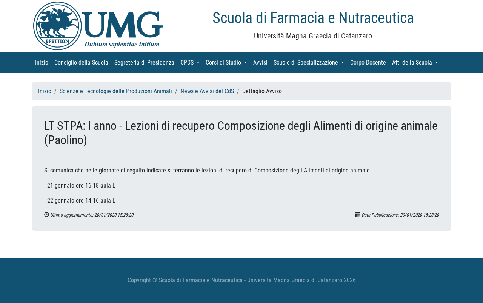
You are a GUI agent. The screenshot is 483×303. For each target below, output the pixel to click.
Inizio (43, 62)
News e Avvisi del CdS (207, 91)
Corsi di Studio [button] (228, 62)
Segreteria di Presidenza (145, 62)
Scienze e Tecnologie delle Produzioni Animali (116, 91)
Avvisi (262, 62)
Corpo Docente (369, 62)
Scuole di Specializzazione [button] (310, 62)
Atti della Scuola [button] (416, 62)
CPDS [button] (191, 62)
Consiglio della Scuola (82, 62)
